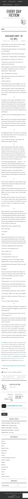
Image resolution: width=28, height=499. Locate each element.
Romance (3, 464)
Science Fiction (4, 467)
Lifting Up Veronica (17, 358)
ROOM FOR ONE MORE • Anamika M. (10, 430)
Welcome (4, 1)
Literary (3, 455)
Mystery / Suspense (7, 377)
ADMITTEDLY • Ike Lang (7, 432)
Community (20, 1)
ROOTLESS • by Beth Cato (9, 399)
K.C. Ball (3, 342)
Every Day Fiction (14, 13)
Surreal (3, 474)
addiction (19, 377)
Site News (3, 469)
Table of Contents (5, 476)
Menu (3, 29)
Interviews (3, 453)
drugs (18, 378)
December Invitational (5, 378)
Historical (3, 443)
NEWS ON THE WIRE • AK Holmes (9, 428)
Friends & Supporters (7, 4)
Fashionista (11, 497)
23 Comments (23, 41)
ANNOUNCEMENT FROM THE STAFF (10, 423)
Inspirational (4, 450)
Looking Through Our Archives (8, 457)
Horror (2, 446)
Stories (12, 377)
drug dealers (13, 378)
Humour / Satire (5, 448)
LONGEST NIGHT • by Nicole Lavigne (19, 397)
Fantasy (3, 441)
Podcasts (3, 462)
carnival (23, 377)
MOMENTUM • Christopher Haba (9, 425)
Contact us (17, 4)
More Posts (13, 387)
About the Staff (12, 1)
